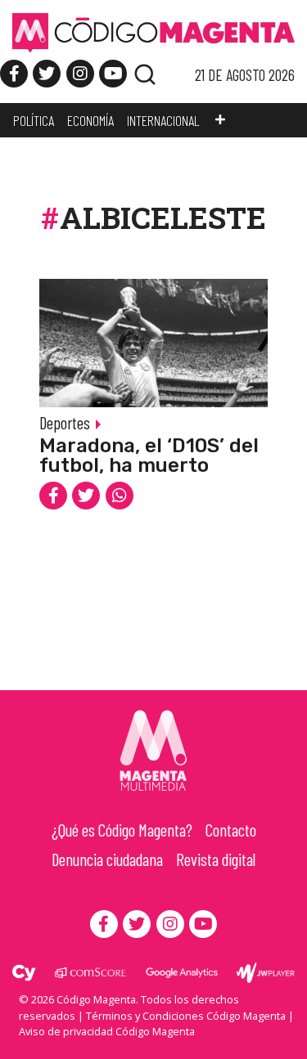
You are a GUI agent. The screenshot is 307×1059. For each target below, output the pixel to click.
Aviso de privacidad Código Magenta (107, 1031)
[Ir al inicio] (153, 32)
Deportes (64, 422)
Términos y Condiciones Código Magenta (186, 1015)
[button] (220, 120)
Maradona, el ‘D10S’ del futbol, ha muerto (149, 455)
